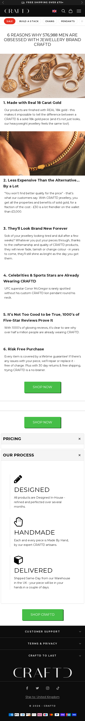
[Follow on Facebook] (27, 688)
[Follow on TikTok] (58, 688)
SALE (10, 21)
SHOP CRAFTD (43, 614)
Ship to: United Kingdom (43, 697)
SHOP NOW (42, 387)
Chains (50, 21)
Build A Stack (29, 21)
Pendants (68, 21)
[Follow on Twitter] (37, 688)
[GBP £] (54, 11)
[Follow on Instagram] (48, 688)
